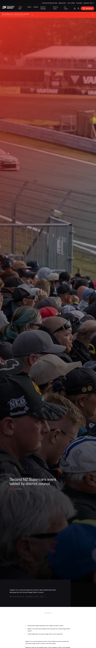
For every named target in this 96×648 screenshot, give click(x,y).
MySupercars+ (62, 3)
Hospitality (79, 3)
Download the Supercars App (49, 3)
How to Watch (71, 3)
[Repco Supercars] (10, 9)
